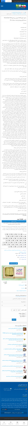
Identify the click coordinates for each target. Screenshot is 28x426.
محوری (20, 236)
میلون (11, 236)
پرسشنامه (19, 234)
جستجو (14, 319)
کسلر (6, 234)
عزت (19, 240)
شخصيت (4, 242)
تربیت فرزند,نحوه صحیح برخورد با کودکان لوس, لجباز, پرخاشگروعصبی (12, 366)
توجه (24, 246)
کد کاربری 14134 (22, 285)
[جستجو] (3, 1)
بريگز (15, 244)
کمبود (3, 244)
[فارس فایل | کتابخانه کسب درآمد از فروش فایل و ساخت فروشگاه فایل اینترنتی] (20, 6)
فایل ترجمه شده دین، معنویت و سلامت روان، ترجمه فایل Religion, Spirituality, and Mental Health (13, 333)
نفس (16, 240)
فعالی (8, 244)
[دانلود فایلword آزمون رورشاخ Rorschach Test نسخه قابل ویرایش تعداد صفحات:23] (14, 280)
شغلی (24, 240)
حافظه (10, 234)
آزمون (14, 234)
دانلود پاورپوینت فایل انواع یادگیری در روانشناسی (15, 344)
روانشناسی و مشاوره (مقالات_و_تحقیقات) (19, 14)
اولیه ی (23, 242)
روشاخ (23, 238)
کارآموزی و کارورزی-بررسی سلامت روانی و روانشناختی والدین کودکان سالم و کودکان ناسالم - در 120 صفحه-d (12, 371)
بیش (12, 244)
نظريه (24, 244)
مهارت (19, 242)
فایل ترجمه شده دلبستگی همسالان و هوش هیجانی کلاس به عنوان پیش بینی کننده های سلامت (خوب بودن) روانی (13, 339)
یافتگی (9, 238)
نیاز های (7, 240)
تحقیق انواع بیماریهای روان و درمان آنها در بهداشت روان (14, 376)
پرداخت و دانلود (14, 221)
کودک (14, 246)
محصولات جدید (22, 315)
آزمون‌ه (9, 246)
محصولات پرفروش (22, 313)
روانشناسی (19, 246)
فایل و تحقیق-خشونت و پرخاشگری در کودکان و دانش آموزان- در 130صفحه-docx (13, 349)
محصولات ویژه (22, 316)
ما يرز (20, 244)
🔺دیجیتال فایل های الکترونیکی (17, 12)
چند (24, 236)
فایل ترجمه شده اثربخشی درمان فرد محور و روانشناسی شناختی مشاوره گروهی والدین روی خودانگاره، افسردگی (13, 355)
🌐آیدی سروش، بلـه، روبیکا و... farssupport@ (14, 413)
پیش (12, 240)
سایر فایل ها (23, 288)
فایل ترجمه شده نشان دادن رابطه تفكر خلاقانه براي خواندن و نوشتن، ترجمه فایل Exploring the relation (12, 361)
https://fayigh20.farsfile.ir (21, 290)
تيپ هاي (9, 242)
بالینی (15, 236)
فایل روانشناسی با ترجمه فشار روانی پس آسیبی (15, 328)
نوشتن (14, 242)
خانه (24, 12)
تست (7, 236)
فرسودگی (4, 238)
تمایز (14, 238)
